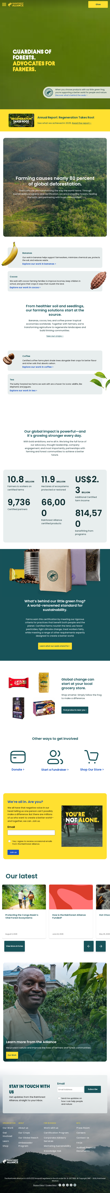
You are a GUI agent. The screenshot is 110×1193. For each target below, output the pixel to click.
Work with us (51, 1127)
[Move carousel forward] (101, 946)
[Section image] (24, 908)
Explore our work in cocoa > (25, 287)
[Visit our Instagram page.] (63, 1185)
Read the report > (81, 123)
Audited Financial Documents (86, 1149)
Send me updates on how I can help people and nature (72, 1101)
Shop (5, 1146)
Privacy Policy (38, 1185)
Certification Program (56, 1132)
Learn (6, 1141)
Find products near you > (75, 710)
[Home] (15, 4)
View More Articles (14, 946)
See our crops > (54, 336)
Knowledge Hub (52, 1151)
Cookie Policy (51, 1185)
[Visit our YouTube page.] (75, 1185)
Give (98, 4)
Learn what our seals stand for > (55, 646)
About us (23, 1127)
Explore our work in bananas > (39, 263)
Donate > (18, 769)
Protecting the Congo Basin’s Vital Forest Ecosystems (21, 916)
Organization (9, 1123)
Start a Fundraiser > (55, 770)
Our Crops (24, 1132)
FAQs (79, 1142)
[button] (4, 4)
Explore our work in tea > (23, 390)
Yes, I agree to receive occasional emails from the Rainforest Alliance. (32, 842)
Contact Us (82, 1137)
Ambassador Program (25, 1144)
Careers (81, 1132)
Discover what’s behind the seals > (71, 95)
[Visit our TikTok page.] (71, 1185)
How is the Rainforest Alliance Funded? (69, 916)
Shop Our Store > (92, 769)
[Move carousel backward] (89, 946)
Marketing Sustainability (57, 1146)
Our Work (12, 1055)
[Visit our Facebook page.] (59, 1185)
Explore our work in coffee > (37, 366)
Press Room (83, 1127)
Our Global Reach (28, 1137)
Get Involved (7, 1134)
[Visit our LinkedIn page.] (67, 1185)
